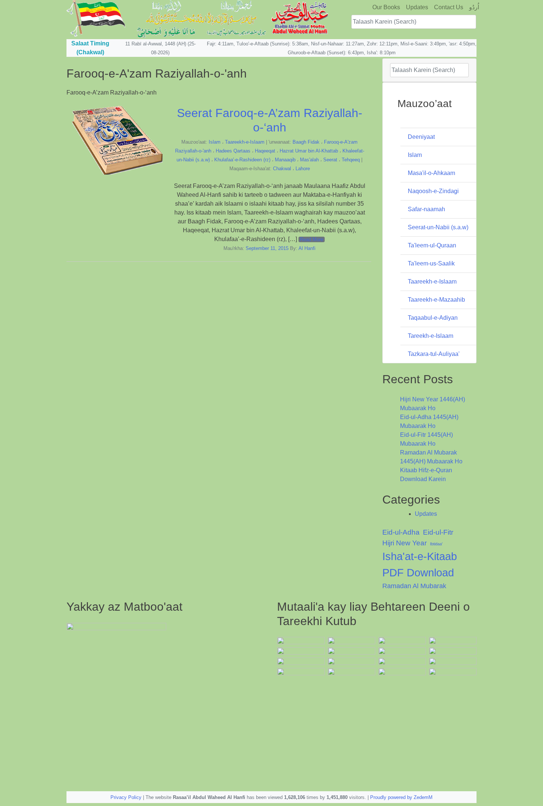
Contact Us (448, 7)
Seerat (330, 159)
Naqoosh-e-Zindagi (433, 191)
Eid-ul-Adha (401, 532)
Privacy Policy (125, 797)
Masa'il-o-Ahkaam (431, 173)
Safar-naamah (426, 209)
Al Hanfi (306, 248)
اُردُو (474, 7)
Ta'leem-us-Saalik (431, 263)
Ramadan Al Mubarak (414, 586)
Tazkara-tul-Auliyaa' (434, 354)
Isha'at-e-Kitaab (419, 556)
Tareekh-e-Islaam (430, 336)
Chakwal (282, 168)
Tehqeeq (351, 159)
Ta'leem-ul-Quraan (432, 245)
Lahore (303, 168)
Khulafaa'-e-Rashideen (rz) (242, 159)
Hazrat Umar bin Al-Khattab (309, 151)
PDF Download (418, 572)
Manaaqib (285, 159)
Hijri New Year (404, 543)
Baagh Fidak (306, 142)
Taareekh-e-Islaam (244, 142)
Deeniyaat (421, 137)
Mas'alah (309, 159)
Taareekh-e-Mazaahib (436, 299)
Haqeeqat (265, 151)
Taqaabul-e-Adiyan (433, 318)
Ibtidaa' (436, 544)
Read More (311, 239)
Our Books (386, 7)
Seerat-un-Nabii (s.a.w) (438, 227)
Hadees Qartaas (233, 151)
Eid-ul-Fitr (438, 532)
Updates (417, 7)
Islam (215, 142)
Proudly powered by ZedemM (401, 797)
